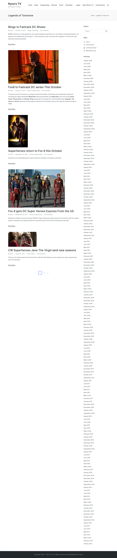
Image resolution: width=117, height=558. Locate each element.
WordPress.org (91, 51)
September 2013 (89, 520)
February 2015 (88, 469)
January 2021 (88, 259)
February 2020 (88, 292)
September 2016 (89, 413)
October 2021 (88, 232)
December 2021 (89, 226)
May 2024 (87, 141)
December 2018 (89, 333)
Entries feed (90, 45)
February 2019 (88, 327)
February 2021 (88, 256)
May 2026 (87, 69)
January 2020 (88, 295)
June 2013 (87, 529)
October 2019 (88, 303)
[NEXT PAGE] (47, 273)
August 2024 (88, 132)
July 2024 (87, 135)
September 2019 (89, 306)
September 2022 (89, 200)
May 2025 (87, 105)
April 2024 (87, 143)
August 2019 (88, 309)
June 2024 (87, 137)
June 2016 (87, 422)
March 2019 (87, 324)
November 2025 (89, 87)
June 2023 (87, 173)
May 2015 (87, 461)
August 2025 (88, 96)
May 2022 (87, 212)
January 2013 (88, 544)
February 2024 (88, 149)
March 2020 (87, 289)
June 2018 (87, 351)
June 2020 (87, 280)
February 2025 (88, 114)
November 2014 (89, 478)
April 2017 (87, 392)
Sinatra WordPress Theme (74, 554)
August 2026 (88, 60)
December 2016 (89, 404)
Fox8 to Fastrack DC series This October (34, 87)
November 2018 (89, 336)
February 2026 (88, 78)
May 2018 (87, 354)
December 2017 (89, 369)
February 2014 (88, 505)
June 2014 (87, 493)
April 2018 (87, 357)
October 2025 (88, 90)
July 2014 (87, 490)
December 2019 (89, 298)
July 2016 (87, 419)
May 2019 (87, 318)
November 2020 (89, 265)
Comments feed (91, 48)
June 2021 (87, 244)
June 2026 (87, 66)
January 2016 (88, 437)
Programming (36, 90)
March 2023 (87, 182)
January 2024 (88, 152)
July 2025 (87, 99)
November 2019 (89, 301)
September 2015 (89, 449)
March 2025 (87, 111)
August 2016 (88, 416)
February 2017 (88, 398)
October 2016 (88, 410)
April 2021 (87, 250)
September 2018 (89, 342)
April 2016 (87, 428)
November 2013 (89, 514)
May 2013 (87, 532)
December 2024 (89, 120)
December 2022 (89, 191)
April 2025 (87, 108)
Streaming (35, 30)
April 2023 (87, 179)
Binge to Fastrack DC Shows (26, 27)
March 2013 (87, 538)
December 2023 (89, 155)
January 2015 (88, 472)
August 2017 (88, 380)
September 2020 (89, 271)
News (33, 253)
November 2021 (89, 229)
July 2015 (87, 455)
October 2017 (88, 375)
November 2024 (89, 123)
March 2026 (87, 75)
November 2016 (89, 407)
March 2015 (87, 466)
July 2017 (87, 383)
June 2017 (87, 386)
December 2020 (89, 262)
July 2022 (87, 206)
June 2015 (87, 458)
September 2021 (89, 235)
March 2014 (87, 502)
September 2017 (89, 378)
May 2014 (87, 496)
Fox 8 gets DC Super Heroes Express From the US (41, 211)
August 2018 (88, 345)
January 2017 (88, 401)
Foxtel (29, 90)
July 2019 (87, 312)
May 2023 (87, 176)
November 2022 (89, 194)
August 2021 (88, 238)
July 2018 (87, 348)
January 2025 (88, 117)
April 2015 (87, 463)
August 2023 (88, 167)
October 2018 (88, 339)
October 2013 (88, 517)
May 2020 (87, 283)
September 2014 (89, 484)
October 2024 (88, 126)
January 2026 (88, 81)
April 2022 (87, 215)
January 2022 (88, 223)
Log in (88, 42)
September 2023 (89, 164)
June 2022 (87, 209)
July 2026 (87, 63)
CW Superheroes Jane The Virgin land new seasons (42, 250)
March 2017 (87, 395)
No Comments (44, 30)
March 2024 (87, 146)
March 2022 (87, 218)
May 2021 (87, 247)
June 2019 (87, 315)
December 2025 (89, 84)
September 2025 (89, 93)
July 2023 (87, 170)
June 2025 (87, 102)
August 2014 (88, 487)
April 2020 (87, 286)
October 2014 (88, 481)
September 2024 (89, 129)
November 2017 (89, 372)
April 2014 (87, 499)
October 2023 (88, 161)
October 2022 (88, 197)
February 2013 (88, 540)
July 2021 (87, 241)
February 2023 (88, 185)
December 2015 (89, 440)
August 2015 (88, 452)
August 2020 (88, 274)
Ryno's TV (14, 3)
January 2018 (88, 366)
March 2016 (87, 431)
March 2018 (87, 360)
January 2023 (88, 188)
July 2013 (87, 526)
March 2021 (87, 253)
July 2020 (87, 277)
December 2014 (89, 475)
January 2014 (88, 508)
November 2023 (89, 158)
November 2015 (89, 443)
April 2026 (87, 72)
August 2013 (88, 523)
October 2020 (88, 268)
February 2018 (88, 363)
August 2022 (88, 203)
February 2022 (88, 220)
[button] (48, 273)
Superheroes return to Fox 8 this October (35, 150)
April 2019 (87, 321)
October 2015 (88, 446)
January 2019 (88, 330)
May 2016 (87, 425)
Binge (29, 30)
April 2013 (87, 535)
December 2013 (89, 511)
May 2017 (87, 389)
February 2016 (88, 434)
